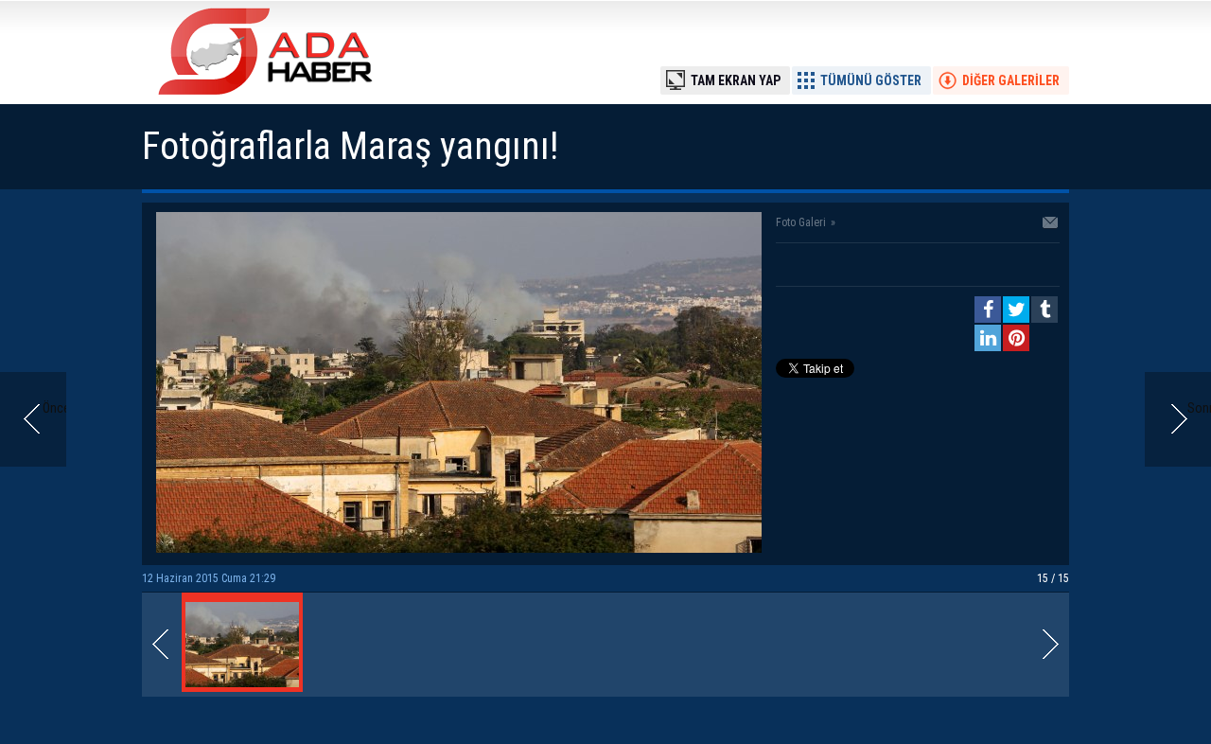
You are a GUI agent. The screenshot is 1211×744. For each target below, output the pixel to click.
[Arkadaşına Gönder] (1051, 224)
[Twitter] (1016, 309)
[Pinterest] (1016, 338)
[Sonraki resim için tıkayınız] (459, 548)
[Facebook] (987, 309)
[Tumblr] (1044, 309)
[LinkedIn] (987, 338)
